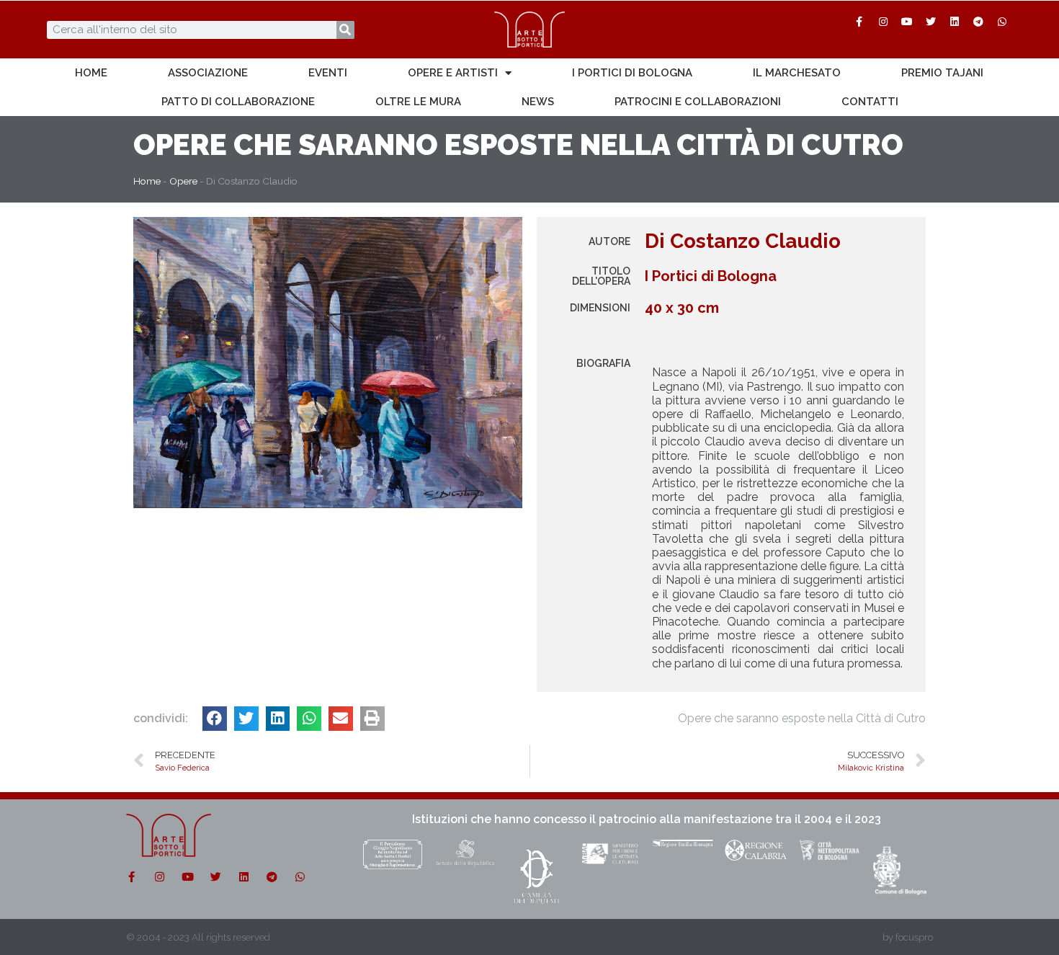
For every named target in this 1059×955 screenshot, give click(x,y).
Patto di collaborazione (238, 101)
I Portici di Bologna (632, 72)
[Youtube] (907, 22)
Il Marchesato (797, 72)
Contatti (869, 101)
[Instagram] (883, 22)
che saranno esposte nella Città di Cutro (568, 144)
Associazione (208, 72)
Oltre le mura (418, 101)
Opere (180, 144)
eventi (327, 72)
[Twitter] (931, 22)
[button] (214, 718)
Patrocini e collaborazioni (698, 101)
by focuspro (907, 937)
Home (91, 72)
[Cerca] (345, 30)
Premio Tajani (942, 72)
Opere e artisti (453, 72)
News (538, 101)
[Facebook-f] (859, 22)
